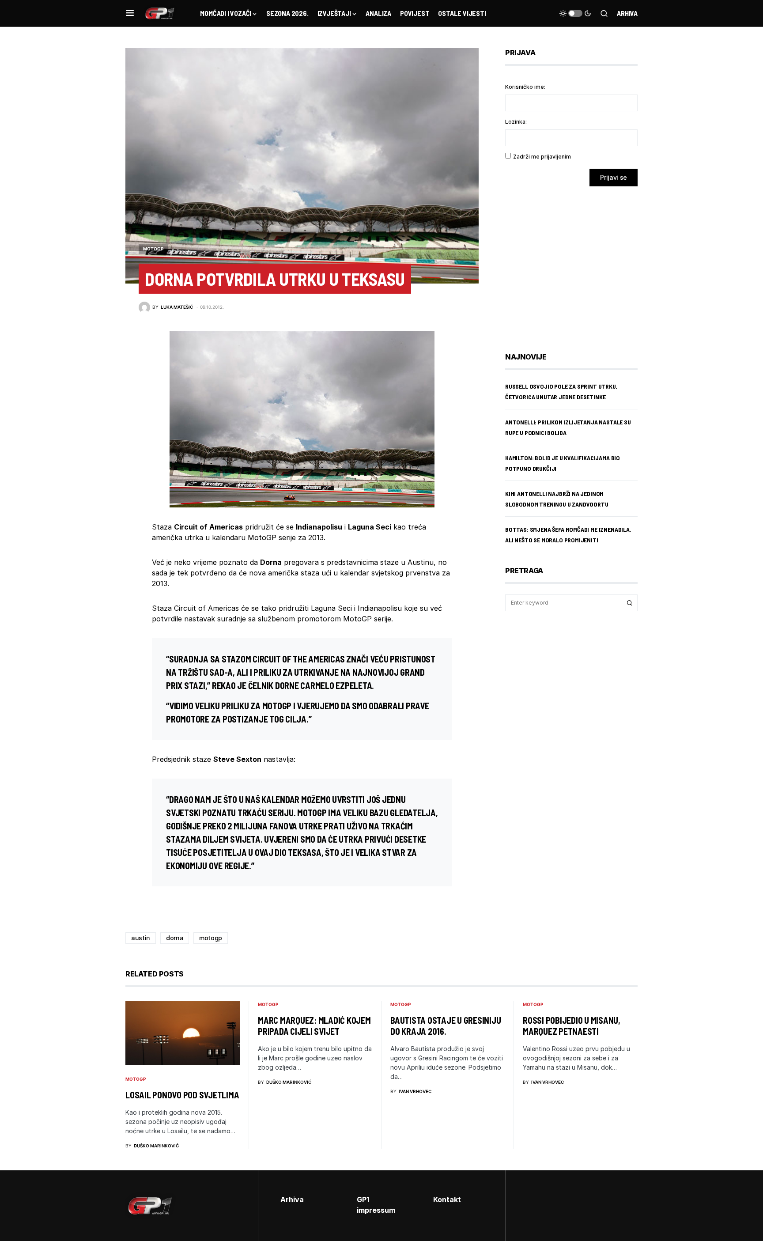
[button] (130, 13)
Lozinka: (516, 121)
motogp (210, 938)
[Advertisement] (575, 263)
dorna (174, 938)
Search (629, 603)
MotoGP (153, 248)
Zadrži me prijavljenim (542, 156)
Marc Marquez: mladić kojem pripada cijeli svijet (314, 1026)
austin (140, 938)
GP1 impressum (376, 1205)
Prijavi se (613, 177)
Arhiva (627, 13)
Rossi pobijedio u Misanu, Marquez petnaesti (571, 1026)
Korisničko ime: (525, 86)
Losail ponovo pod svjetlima (182, 1095)
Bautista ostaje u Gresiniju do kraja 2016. (445, 1026)
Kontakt (447, 1199)
